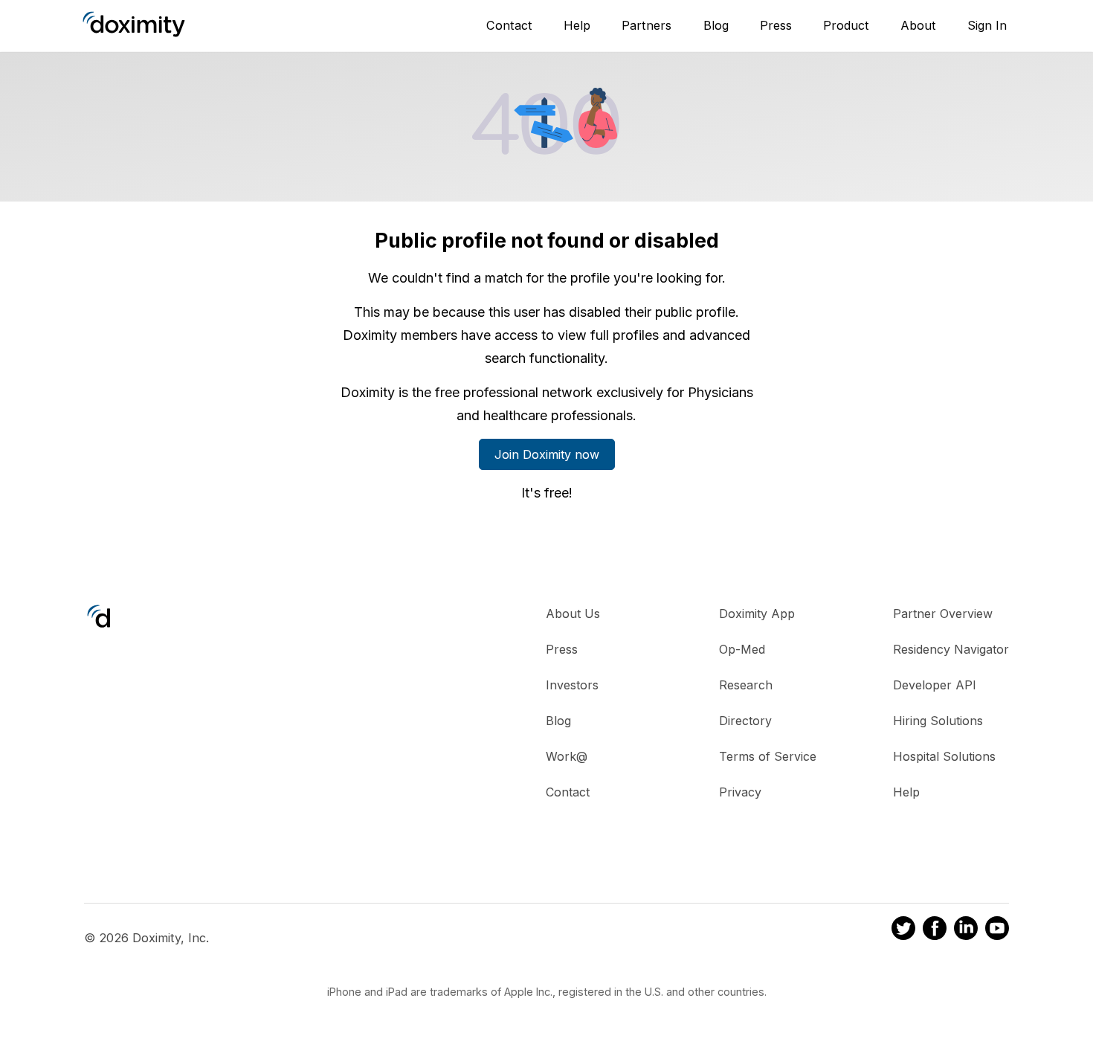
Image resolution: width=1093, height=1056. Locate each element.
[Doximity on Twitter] (903, 930)
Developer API (934, 684)
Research (746, 684)
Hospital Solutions (944, 756)
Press (776, 25)
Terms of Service (767, 756)
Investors (572, 684)
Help (577, 25)
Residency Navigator (951, 649)
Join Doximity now (546, 454)
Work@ (566, 756)
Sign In (987, 25)
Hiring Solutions (938, 720)
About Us (573, 613)
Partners (646, 25)
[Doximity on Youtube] (997, 930)
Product (846, 25)
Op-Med (742, 649)
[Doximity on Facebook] (935, 930)
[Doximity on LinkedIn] (966, 930)
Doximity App (757, 613)
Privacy (740, 792)
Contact (509, 25)
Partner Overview (943, 613)
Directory (745, 720)
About (918, 25)
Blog (716, 25)
